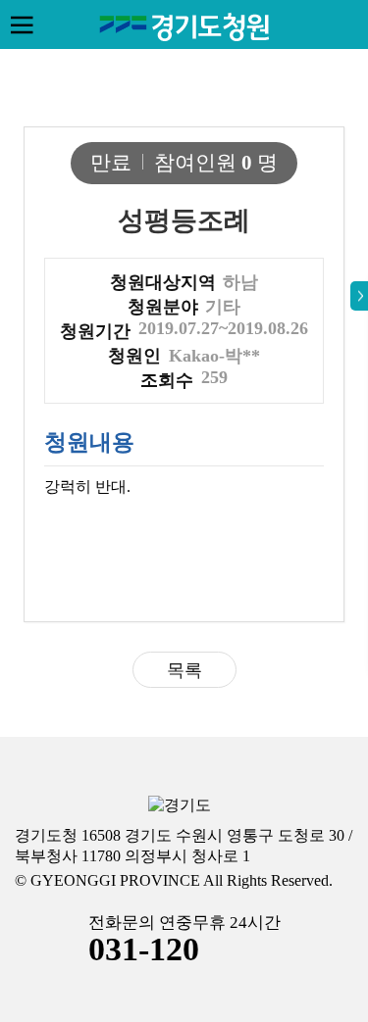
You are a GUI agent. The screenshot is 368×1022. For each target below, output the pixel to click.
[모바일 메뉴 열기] (21, 24)
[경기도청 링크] (179, 806)
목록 (184, 670)
